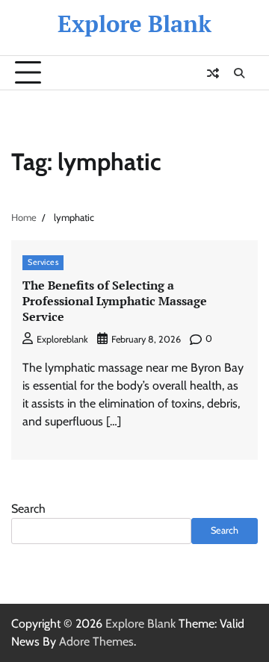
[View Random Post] (213, 73)
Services (43, 262)
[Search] (239, 73)
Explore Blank (134, 23)
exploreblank (62, 339)
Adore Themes (96, 641)
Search (28, 509)
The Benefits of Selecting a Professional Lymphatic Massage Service (114, 301)
